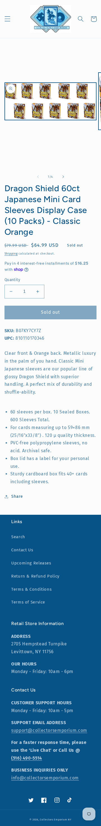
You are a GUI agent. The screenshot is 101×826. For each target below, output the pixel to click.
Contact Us (22, 549)
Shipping (11, 253)
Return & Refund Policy (35, 576)
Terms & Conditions (31, 589)
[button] (7, 19)
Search (18, 536)
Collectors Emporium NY (55, 819)
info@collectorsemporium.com (45, 777)
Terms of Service (28, 602)
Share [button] (17, 496)
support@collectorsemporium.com (49, 730)
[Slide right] (63, 177)
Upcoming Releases (31, 563)
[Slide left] (38, 177)
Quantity (12, 279)
